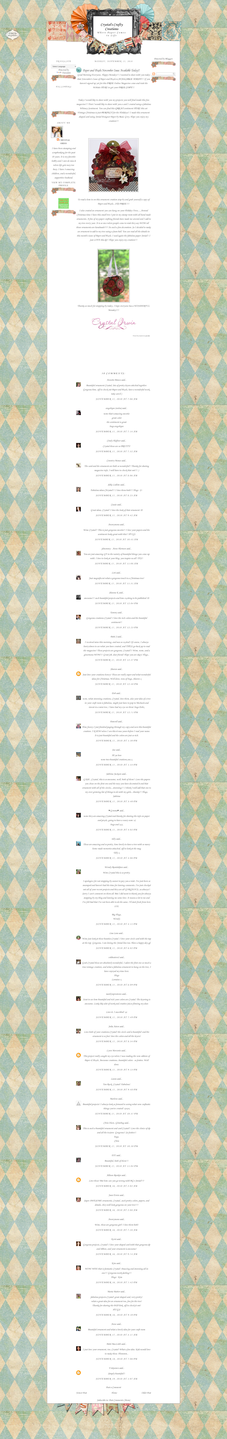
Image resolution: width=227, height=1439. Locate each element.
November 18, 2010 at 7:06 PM (116, 1359)
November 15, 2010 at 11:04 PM (116, 1166)
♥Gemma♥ (114, 810)
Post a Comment (113, 1387)
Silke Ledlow (114, 484)
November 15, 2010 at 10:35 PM (116, 1113)
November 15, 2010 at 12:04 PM (116, 603)
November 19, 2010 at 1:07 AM (116, 1378)
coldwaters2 (113, 957)
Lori (114, 572)
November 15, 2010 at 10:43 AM (116, 539)
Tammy (113, 612)
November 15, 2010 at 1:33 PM (116, 764)
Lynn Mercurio (114, 1050)
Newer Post (81, 1392)
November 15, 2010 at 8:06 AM (116, 475)
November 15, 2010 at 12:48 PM (116, 684)
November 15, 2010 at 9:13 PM (116, 1069)
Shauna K (113, 592)
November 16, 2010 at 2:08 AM (116, 1210)
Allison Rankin (114, 1175)
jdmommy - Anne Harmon (114, 548)
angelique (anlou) (114, 408)
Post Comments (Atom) (119, 1400)
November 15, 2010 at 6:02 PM (116, 948)
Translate (66, 72)
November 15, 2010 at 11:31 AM (116, 583)
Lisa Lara (113, 933)
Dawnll (113, 721)
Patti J (113, 636)
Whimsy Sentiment (89, 108)
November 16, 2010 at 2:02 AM (116, 1186)
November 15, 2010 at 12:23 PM (116, 627)
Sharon (113, 669)
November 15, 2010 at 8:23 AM (116, 495)
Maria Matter (113, 1291)
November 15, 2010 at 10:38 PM (116, 1146)
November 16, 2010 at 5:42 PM (116, 1282)
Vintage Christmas (86, 112)
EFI (114, 1155)
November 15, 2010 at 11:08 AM (116, 563)
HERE (104, 87)
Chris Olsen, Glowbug (113, 1122)
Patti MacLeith (114, 1344)
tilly (114, 839)
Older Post (146, 1392)
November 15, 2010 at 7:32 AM (116, 451)
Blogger (168, 58)
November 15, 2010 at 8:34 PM (116, 1041)
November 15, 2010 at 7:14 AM (116, 431)
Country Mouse (114, 460)
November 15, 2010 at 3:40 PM (116, 801)
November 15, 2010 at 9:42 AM (116, 515)
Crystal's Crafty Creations (111, 27)
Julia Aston (113, 1026)
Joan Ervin (113, 1195)
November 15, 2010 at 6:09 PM (116, 984)
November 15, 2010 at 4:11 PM (116, 924)
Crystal (65, 140)
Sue (113, 749)
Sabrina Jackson (113, 774)
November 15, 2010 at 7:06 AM (116, 399)
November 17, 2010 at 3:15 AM (116, 1334)
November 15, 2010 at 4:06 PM (116, 858)
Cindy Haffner (113, 440)
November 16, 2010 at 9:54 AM (116, 1254)
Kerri (113, 1239)
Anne (113, 1324)
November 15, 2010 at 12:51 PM (116, 712)
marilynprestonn (113, 994)
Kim (114, 1263)
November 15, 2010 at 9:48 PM (116, 1089)
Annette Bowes (114, 380)
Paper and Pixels (108, 79)
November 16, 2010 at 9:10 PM (116, 1315)
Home (114, 1392)
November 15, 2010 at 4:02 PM (116, 829)
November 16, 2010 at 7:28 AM (116, 1230)
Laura (113, 1078)
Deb (114, 693)
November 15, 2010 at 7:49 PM (116, 1017)
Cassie (114, 504)
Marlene (114, 1098)
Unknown (114, 1368)
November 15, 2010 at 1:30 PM (116, 740)
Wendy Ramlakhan (114, 867)
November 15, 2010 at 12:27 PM (116, 660)
